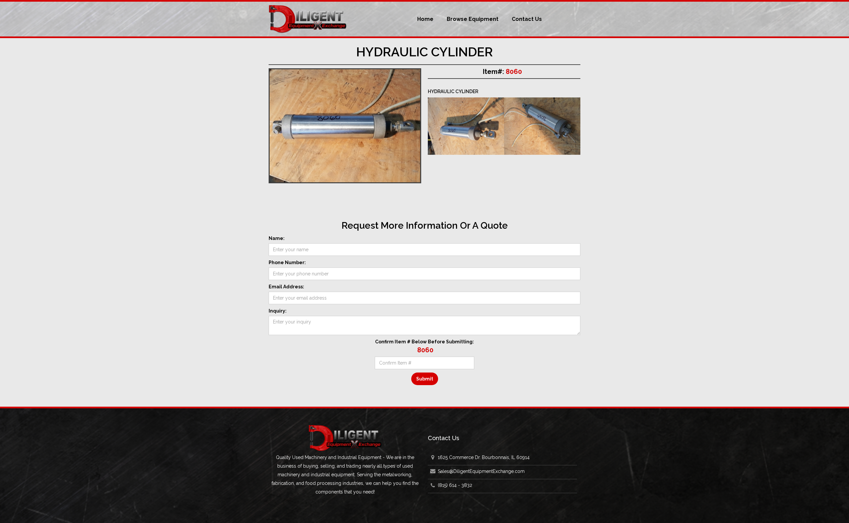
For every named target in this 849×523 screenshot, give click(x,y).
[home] (308, 19)
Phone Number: (287, 262)
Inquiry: (278, 311)
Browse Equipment (472, 19)
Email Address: (286, 286)
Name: (277, 238)
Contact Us (527, 19)
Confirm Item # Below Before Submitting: (424, 341)
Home (425, 19)
